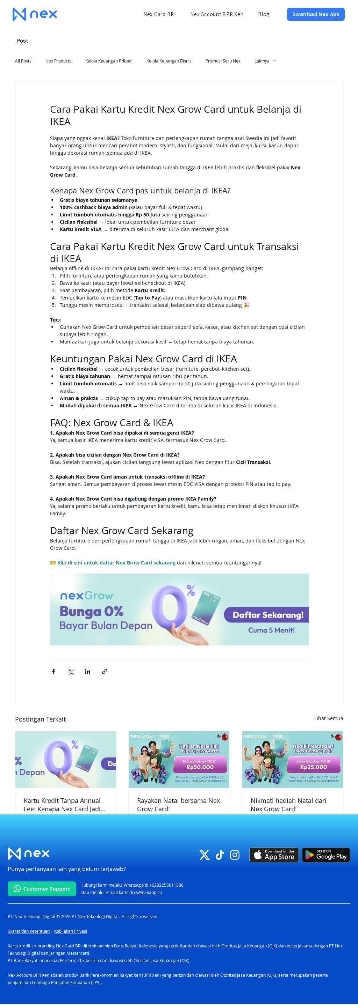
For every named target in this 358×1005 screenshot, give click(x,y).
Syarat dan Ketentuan (29, 931)
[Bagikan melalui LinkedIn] (87, 671)
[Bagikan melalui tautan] (104, 671)
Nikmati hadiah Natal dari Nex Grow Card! (289, 804)
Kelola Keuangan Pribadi (109, 61)
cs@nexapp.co (148, 892)
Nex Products (58, 61)
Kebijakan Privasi (70, 931)
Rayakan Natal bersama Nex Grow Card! (178, 804)
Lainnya (262, 61)
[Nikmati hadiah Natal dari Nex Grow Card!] (292, 759)
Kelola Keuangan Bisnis (169, 61)
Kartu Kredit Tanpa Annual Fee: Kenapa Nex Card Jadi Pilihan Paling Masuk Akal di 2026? (65, 804)
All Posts (23, 61)
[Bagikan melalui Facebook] (53, 671)
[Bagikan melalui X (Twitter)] (70, 671)
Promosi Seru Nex (223, 61)
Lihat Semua (328, 718)
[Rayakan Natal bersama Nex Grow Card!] (179, 759)
